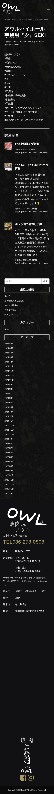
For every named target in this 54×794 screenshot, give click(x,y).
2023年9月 (9, 384)
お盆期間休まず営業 (27, 143)
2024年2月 (9, 362)
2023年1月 (9, 421)
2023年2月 (9, 416)
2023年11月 (9, 375)
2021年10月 (9, 489)
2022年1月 (9, 475)
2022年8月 (9, 444)
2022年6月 (9, 453)
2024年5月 (9, 348)
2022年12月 (9, 425)
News (14, 20)
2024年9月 (9, 344)
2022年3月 (9, 466)
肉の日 (7, 296)
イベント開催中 (11, 305)
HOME (7, 20)
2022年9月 (9, 439)
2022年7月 (9, 448)
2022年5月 (9, 457)
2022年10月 (9, 434)
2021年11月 (9, 484)
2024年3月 (9, 357)
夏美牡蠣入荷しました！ (15, 301)
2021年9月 (9, 493)
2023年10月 (9, 380)
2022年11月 (9, 430)
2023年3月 (9, 412)
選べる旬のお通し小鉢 (28, 224)
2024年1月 (9, 366)
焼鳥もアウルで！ (12, 314)
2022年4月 (9, 462)
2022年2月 (9, 471)
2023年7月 (9, 393)
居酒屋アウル (10, 310)
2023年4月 (9, 407)
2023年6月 (9, 398)
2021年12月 (9, 480)
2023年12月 (9, 371)
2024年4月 (9, 353)
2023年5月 (9, 403)
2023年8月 (9, 389)
